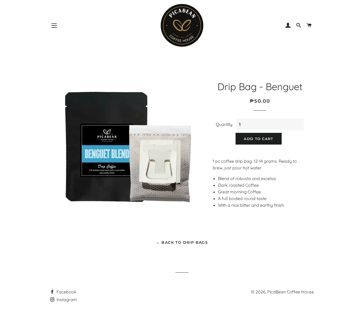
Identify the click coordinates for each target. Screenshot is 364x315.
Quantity (224, 124)
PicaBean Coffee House (290, 291)
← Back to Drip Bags (182, 242)
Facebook (65, 291)
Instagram (66, 299)
